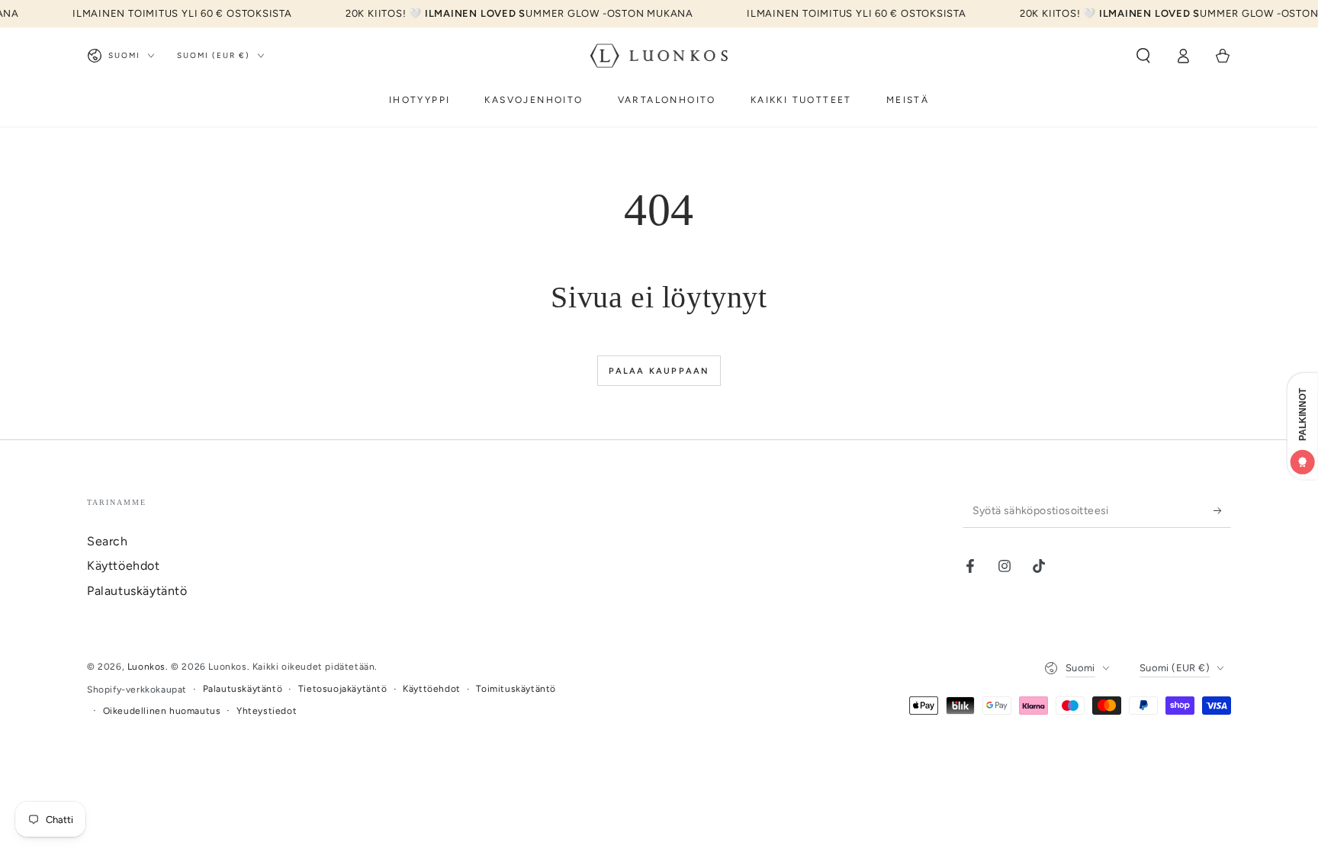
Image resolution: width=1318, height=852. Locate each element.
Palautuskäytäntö (137, 591)
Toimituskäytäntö (516, 688)
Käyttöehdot (123, 565)
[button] (1143, 55)
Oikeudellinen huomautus (162, 711)
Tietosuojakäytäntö (342, 688)
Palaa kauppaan (659, 371)
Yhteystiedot (266, 711)
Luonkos (146, 666)
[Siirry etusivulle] (659, 56)
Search (107, 541)
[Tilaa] (1222, 510)
